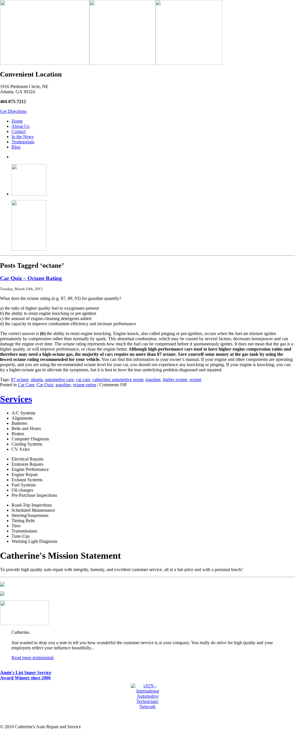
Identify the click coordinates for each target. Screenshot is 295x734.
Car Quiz (45, 384)
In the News (23, 136)
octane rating (84, 384)
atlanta (37, 379)
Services (16, 399)
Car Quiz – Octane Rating (31, 278)
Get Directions (13, 111)
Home (17, 121)
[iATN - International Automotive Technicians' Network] (147, 706)
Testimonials (23, 141)
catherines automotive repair (117, 379)
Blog (16, 146)
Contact (19, 131)
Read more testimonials (33, 657)
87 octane (20, 379)
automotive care (59, 379)
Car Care (26, 384)
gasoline (152, 379)
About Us (20, 126)
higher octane (175, 379)
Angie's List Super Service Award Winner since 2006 (25, 675)
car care (83, 379)
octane (195, 379)
